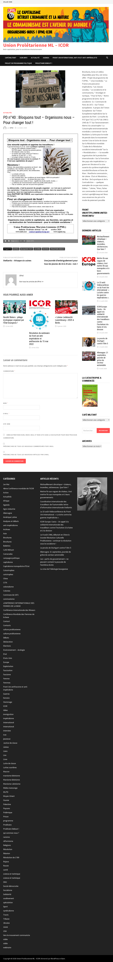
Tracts (5, 914)
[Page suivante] (9, 241)
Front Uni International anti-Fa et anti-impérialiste (75, 58)
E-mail (6, 414)
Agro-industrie (9, 509)
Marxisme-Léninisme (11, 784)
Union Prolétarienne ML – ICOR (36, 45)
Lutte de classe (9, 763)
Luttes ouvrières (10, 767)
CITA (5, 582)
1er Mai (6, 484)
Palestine (7, 804)
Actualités (7, 113)
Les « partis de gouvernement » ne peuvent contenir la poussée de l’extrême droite (54, 562)
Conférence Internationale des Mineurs (19, 610)
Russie (6, 865)
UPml (11, 128)
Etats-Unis (7, 658)
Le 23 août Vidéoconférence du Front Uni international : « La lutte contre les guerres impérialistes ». (103, 290)
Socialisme (7, 890)
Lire (4, 755)
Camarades (8, 554)
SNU (5, 882)
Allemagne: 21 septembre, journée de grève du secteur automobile (102, 358)
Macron (6, 771)
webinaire (7, 947)
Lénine (6, 747)
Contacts (7, 625)
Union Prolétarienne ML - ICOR (28, 958)
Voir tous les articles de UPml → (31, 281)
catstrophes (8, 574)
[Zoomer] (24, 241)
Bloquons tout (26, 249)
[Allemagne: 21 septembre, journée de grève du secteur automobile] (88, 353)
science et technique (11, 874)
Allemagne (7, 513)
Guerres (6, 694)
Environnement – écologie (14, 650)
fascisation (7, 670)
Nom (5, 403)
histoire (6, 698)
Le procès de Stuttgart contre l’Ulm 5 (102, 341)
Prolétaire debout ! (43, 63)
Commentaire (9, 371)
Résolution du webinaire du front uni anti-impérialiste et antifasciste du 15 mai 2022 (39, 338)
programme (8, 820)
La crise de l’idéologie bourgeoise (54, 569)
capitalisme (8, 562)
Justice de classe (10, 743)
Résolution (7, 849)
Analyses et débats (11, 521)
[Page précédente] (5, 241)
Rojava (6, 861)
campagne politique (11, 558)
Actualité (35, 58)
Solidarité (7, 894)
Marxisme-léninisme (11, 779)
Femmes (6, 682)
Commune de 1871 (11, 595)
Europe (6, 662)
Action (5, 492)
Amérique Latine (10, 517)
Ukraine (6, 923)
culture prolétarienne (11, 629)
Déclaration (8, 641)
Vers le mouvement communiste (16, 935)
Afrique (6, 500)
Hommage (7, 702)
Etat (5, 654)
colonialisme (8, 586)
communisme (8, 599)
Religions (7, 845)
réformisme (8, 841)
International (8, 722)
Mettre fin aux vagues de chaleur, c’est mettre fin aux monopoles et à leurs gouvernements (103, 266)
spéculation (8, 902)
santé (5, 869)
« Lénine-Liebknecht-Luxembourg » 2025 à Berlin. (64, 320)
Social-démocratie (10, 886)
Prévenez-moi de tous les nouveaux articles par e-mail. (26, 455)
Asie (5, 533)
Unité (5, 927)
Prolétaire (7, 824)
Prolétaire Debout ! (11, 829)
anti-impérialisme (10, 525)
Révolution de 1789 (11, 857)
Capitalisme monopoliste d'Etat (16, 566)
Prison (5, 816)
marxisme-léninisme (11, 775)
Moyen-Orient (9, 796)
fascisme (7, 674)
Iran (4, 734)
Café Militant (10, 58)
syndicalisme (8, 910)
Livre (5, 759)
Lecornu (37, 249)
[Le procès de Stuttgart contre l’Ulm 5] (88, 338)
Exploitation (8, 666)
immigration (8, 714)
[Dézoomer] (21, 241)
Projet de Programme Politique (18, 63)
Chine (5, 578)
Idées (5, 710)
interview (7, 730)
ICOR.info (23, 58)
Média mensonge (10, 788)
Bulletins (6, 545)
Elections (7, 646)
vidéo (5, 939)
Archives (6, 529)
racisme (6, 837)
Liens (5, 751)
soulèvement (8, 898)
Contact (6, 621)
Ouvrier (6, 800)
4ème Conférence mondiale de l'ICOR (18, 488)
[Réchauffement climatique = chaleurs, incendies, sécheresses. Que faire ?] (88, 237)
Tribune (6, 919)
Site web (6, 424)
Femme (6, 678)
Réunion (6, 853)
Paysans (6, 808)
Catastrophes (8, 570)
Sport (5, 906)
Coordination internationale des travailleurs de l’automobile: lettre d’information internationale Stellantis (56, 504)
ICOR (5, 706)
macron (45, 249)
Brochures (7, 537)
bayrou (16, 249)
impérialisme (8, 718)
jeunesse (6, 739)
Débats (6, 637)
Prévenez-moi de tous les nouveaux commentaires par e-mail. (28, 446)
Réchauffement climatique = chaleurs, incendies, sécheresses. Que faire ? (103, 242)
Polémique (7, 812)
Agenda (46, 58)
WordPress (55, 958)
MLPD (5, 792)
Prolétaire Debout (57, 249)
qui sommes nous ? (11, 833)
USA (5, 931)
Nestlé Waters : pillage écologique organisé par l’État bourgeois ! (13, 320)
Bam (63, 958)
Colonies (6, 590)
